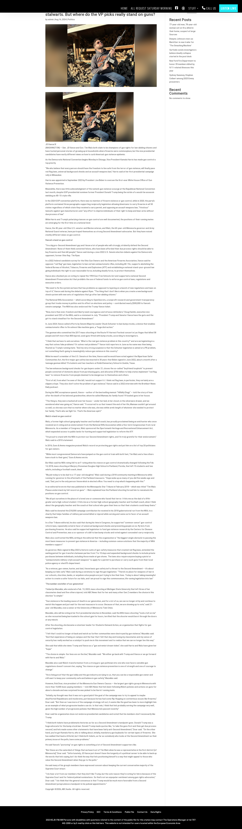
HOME (124, 8)
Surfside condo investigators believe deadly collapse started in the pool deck (182, 53)
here (102, 823)
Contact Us (142, 812)
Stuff (192, 8)
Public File (129, 812)
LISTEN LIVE (228, 8)
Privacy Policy (87, 812)
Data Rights (156, 812)
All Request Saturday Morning (151, 8)
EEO (98, 812)
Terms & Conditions (112, 812)
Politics (71, 19)
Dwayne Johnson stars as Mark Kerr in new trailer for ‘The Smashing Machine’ (181, 42)
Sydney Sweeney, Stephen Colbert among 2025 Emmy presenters (181, 78)
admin (50, 19)
